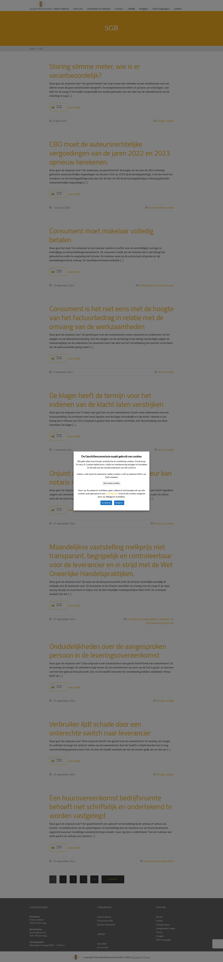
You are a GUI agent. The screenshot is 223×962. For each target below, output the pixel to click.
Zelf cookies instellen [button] (111, 483)
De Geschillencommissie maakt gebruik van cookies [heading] (111, 456)
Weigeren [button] (119, 503)
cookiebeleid (112, 493)
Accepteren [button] (106, 503)
